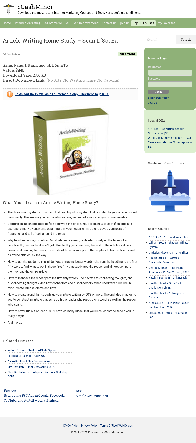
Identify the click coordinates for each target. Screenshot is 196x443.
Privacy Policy (89, 425)
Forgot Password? (158, 97)
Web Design (125, 425)
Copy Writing (127, 53)
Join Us (152, 102)
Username (154, 67)
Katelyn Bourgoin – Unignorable (168, 277)
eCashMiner (35, 6)
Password (154, 78)
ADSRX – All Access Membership (168, 237)
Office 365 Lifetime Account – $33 (169, 138)
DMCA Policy (71, 425)
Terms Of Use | (109, 425)
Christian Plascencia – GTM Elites (168, 252)
